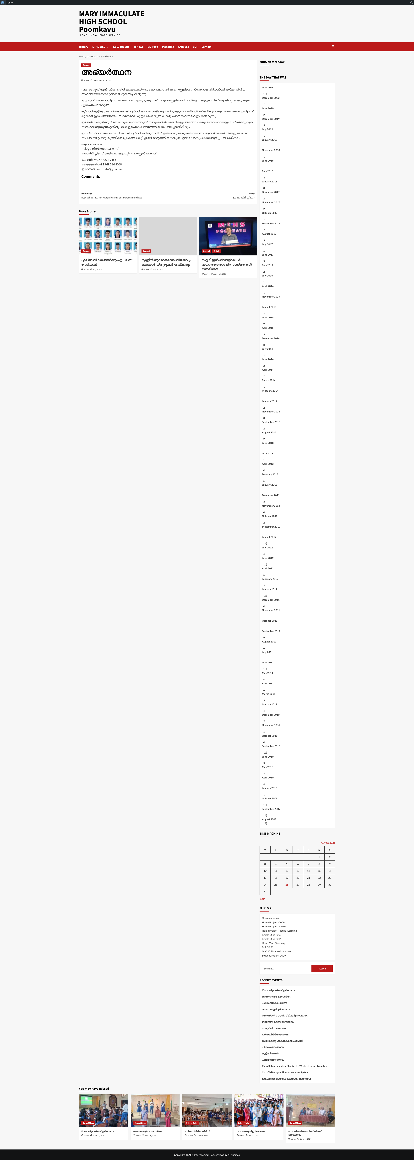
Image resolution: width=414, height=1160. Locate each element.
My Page (152, 47)
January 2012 (269, 589)
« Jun (262, 898)
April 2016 (268, 286)
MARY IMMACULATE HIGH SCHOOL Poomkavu (111, 21)
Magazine (168, 47)
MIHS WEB (98, 47)
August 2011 (269, 641)
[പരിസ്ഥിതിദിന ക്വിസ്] (207, 1110)
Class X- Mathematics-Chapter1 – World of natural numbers (295, 1065)
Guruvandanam (270, 918)
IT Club (216, 251)
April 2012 (268, 568)
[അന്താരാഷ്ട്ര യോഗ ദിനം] (155, 1110)
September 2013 (271, 422)
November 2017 (271, 202)
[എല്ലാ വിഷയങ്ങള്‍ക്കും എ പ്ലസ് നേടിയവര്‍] (108, 236)
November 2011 (271, 610)
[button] (333, 46)
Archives (183, 47)
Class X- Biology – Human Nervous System (285, 1072)
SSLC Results (121, 47)
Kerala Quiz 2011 (271, 938)
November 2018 (271, 150)
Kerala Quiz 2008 (271, 934)
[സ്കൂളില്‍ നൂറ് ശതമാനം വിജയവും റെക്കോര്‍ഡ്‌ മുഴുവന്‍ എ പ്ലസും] (168, 236)
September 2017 (271, 223)
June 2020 (268, 108)
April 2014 (268, 369)
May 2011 (267, 672)
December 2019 (271, 118)
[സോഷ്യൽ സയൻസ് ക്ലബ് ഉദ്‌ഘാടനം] (310, 1110)
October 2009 (270, 798)
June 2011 (268, 662)
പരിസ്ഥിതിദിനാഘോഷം (275, 1034)
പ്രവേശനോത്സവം (273, 1047)
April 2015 (268, 327)
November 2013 (271, 411)
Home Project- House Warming (279, 930)
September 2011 (271, 631)
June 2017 (268, 254)
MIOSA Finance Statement (277, 951)
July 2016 (267, 275)
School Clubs (88, 1123)
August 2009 (269, 819)
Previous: (112, 196)
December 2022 (271, 97)
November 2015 (271, 296)
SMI (195, 47)
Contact (206, 47)
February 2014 (270, 390)
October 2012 (270, 516)
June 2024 (268, 87)
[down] (107, 47)
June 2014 (268, 359)
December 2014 (271, 338)
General (86, 65)
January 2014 (269, 401)
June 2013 (268, 442)
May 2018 (267, 171)
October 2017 (270, 212)
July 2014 (267, 348)
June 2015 (268, 317)
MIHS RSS (267, 947)
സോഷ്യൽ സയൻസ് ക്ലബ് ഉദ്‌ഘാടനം (285, 1015)
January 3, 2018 (219, 274)
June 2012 (268, 558)
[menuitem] (3, 2)
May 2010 (267, 767)
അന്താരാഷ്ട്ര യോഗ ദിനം (276, 996)
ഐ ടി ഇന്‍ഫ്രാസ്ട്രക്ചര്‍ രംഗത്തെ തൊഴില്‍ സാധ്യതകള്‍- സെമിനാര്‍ (227, 264)
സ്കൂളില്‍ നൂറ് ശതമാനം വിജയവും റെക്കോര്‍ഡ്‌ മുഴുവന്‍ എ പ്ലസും (166, 262)
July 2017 (267, 244)
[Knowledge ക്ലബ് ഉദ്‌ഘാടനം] (103, 1110)
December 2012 (271, 495)
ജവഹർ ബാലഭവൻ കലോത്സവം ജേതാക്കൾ (286, 1078)
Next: (244, 196)
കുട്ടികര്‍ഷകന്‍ (270, 1053)
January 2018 (269, 181)
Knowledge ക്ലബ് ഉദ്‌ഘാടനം (278, 990)
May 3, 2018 (97, 269)
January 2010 (269, 788)
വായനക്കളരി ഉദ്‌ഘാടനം (276, 1009)
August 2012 (269, 536)
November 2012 (271, 505)
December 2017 (271, 192)
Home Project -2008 (273, 922)
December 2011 (271, 599)
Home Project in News (274, 926)
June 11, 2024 (253, 1135)
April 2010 (268, 777)
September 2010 (271, 746)
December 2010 (271, 714)
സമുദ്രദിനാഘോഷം (274, 1028)
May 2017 (267, 265)
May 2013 (267, 453)
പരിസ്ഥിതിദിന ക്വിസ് (274, 1002)
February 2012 (270, 578)
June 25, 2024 (98, 1135)
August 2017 (269, 233)
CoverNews (217, 1154)
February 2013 (270, 474)
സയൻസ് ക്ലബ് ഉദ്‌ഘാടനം (278, 1021)
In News (138, 47)
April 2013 (268, 463)
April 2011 (268, 683)
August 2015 (269, 306)
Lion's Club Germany (273, 943)
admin (86, 80)
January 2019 (269, 139)
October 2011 (270, 620)
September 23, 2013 (101, 80)
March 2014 (268, 380)
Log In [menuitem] (10, 2)
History (83, 47)
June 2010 (268, 756)
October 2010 (270, 735)
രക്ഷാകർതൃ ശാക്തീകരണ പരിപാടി (282, 1040)
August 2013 (269, 432)
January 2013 (269, 484)
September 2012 (271, 526)
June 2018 (268, 160)
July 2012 (267, 547)
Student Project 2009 (274, 955)
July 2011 (267, 652)
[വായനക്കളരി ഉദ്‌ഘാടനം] (258, 1110)
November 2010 (271, 725)
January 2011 (269, 704)
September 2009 (271, 808)
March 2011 (268, 693)
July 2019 (267, 129)
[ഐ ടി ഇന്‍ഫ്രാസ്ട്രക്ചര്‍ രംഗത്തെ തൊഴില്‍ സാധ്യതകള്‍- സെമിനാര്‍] (228, 236)
